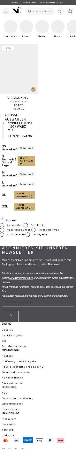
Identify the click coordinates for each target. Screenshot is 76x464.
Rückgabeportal (13, 383)
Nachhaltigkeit (12, 335)
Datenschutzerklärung (18, 398)
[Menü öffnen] (6, 11)
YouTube (8, 430)
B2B (4, 341)
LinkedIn (8, 435)
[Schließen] (2, 219)
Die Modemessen (14, 346)
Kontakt (7, 356)
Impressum (9, 409)
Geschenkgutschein (16, 372)
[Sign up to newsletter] (10, 316)
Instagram (9, 419)
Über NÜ (7, 330)
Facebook (8, 424)
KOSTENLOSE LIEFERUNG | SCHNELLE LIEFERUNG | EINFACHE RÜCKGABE (38, 2)
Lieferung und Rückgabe (19, 361)
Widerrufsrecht (12, 404)
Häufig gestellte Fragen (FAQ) (23, 367)
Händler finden (12, 378)
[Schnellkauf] (33, 89)
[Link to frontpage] (16, 11)
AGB (4, 393)
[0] (70, 11)
